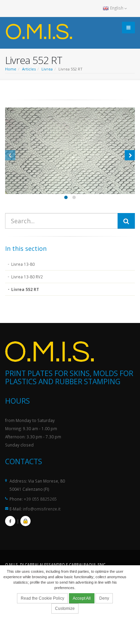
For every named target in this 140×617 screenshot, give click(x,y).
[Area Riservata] (25, 521)
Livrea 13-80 (23, 264)
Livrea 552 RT (25, 289)
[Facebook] (10, 521)
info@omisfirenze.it (41, 509)
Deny (104, 598)
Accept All (82, 598)
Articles (29, 68)
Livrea (47, 68)
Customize (65, 608)
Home (10, 68)
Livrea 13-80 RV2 (27, 276)
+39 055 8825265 (40, 499)
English (116, 8)
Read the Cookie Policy (42, 598)
